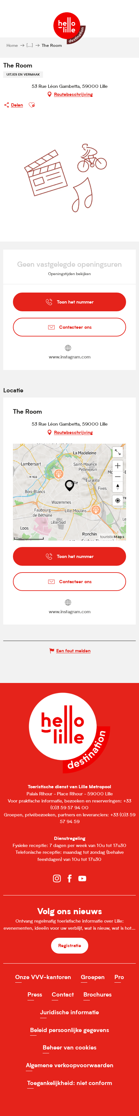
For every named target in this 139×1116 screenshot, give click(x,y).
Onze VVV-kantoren (43, 977)
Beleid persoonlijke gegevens (69, 1030)
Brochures (97, 994)
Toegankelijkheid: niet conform (69, 1083)
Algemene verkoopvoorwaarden (69, 1065)
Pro (119, 977)
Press (34, 994)
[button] (32, 105)
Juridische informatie (69, 1012)
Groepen (93, 977)
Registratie (69, 945)
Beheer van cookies (69, 1047)
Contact (63, 994)
